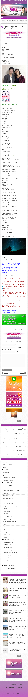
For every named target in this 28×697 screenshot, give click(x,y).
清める (5, 532)
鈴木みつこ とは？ (7, 467)
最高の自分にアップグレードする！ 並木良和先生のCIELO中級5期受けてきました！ (17, 612)
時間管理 (6, 537)
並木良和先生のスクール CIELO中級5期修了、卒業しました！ (14, 434)
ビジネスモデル (6, 562)
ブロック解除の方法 (7, 482)
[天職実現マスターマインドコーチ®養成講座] (5, 12)
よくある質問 (6, 469)
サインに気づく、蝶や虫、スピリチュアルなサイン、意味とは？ (17, 596)
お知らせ (5, 475)
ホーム (7, 684)
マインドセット (14, 20)
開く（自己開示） (8, 534)
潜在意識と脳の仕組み (8, 480)
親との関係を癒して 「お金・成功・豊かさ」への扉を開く (14, 447)
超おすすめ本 (6, 472)
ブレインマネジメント (9, 542)
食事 (5, 524)
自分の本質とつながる (8, 495)
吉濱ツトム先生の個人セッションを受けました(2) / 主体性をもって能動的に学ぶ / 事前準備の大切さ (17, 604)
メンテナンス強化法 (7, 485)
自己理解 (5, 508)
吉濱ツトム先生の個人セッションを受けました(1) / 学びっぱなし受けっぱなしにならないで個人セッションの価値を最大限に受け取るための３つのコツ (14, 581)
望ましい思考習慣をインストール (10, 539)
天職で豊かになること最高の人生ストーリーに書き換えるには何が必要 (14, 438)
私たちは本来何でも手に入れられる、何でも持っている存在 (17, 650)
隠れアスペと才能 (8, 516)
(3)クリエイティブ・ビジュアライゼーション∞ (13, 500)
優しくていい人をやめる (9, 550)
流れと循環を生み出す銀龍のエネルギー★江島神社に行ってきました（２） (17, 643)
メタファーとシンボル (8, 503)
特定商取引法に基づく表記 (16, 684)
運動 (5, 526)
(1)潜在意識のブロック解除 (9, 477)
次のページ (22, 373)
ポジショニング (6, 560)
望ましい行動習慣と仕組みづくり (10, 521)
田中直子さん (14, 85)
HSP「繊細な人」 (8, 511)
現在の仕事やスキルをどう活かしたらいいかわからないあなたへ (14, 443)
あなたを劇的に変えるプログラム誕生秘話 (12, 454)
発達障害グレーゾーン (9, 513)
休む (5, 529)
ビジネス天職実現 (8, 20)
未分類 (4, 570)
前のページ (6, 373)
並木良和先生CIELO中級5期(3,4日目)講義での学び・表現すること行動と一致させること (17, 620)
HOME (3, 20)
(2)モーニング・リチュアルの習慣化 (11, 490)
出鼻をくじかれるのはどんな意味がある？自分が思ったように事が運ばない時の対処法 (17, 628)
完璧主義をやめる (8, 547)
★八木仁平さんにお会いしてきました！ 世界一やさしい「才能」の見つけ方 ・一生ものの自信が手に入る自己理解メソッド (14, 430)
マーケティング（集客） (8, 565)
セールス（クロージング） (9, 568)
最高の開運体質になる (8, 498)
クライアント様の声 (7, 464)
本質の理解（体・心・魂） (9, 493)
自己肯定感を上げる (8, 544)
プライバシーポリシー (10, 687)
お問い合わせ (19, 687)
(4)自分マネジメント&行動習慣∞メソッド (12, 506)
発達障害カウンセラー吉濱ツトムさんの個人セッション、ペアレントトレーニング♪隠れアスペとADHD (17, 636)
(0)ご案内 (5, 462)
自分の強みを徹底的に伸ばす (10, 552)
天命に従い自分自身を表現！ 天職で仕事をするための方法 (14, 451)
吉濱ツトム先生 (7, 519)
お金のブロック (7, 488)
